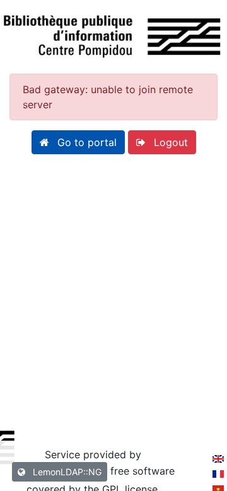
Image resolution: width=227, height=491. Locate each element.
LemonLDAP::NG (66, 471)
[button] (78, 142)
